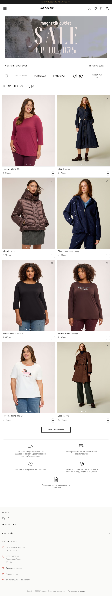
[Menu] (5, 8)
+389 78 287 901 (13, 556)
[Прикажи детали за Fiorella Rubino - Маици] (28, 130)
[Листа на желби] (95, 8)
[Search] (107, 8)
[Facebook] (8, 519)
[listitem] (23, 76)
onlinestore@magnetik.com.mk (18, 580)
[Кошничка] (101, 8)
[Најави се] (89, 8)
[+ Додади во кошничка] (53, 173)
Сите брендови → (98, 66)
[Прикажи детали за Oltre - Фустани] (83, 130)
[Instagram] (3, 519)
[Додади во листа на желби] (51, 98)
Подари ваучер (12, 574)
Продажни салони (14, 568)
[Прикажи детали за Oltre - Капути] (83, 377)
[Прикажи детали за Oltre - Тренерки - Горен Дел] (83, 213)
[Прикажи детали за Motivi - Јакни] (28, 213)
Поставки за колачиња (76, 591)
